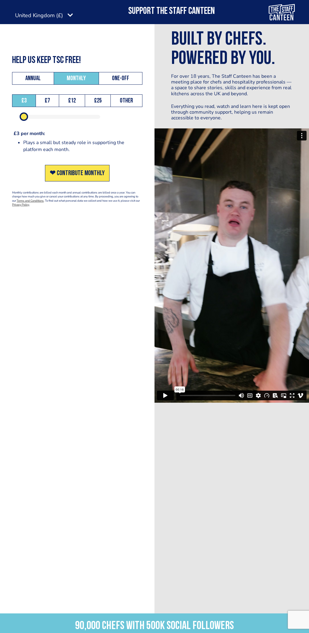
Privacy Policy (20, 204)
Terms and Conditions (30, 201)
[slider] (24, 116)
